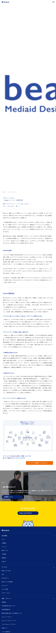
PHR (3, 574)
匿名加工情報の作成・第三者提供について (12, 613)
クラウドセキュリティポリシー (9, 624)
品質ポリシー (5, 628)
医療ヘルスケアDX (6, 570)
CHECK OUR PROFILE (25, 513)
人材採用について (8, 496)
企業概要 (4, 543)
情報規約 (4, 602)
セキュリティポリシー (7, 616)
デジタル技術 (5, 589)
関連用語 (4, 557)
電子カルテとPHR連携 (7, 581)
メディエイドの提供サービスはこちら (38, 463)
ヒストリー (4, 546)
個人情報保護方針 (6, 609)
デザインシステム (6, 592)
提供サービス (5, 550)
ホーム (3, 539)
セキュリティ (5, 585)
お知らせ (4, 561)
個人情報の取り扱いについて (9, 605)
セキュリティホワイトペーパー (9, 620)
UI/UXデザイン (5, 578)
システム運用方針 (6, 631)
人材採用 (4, 554)
